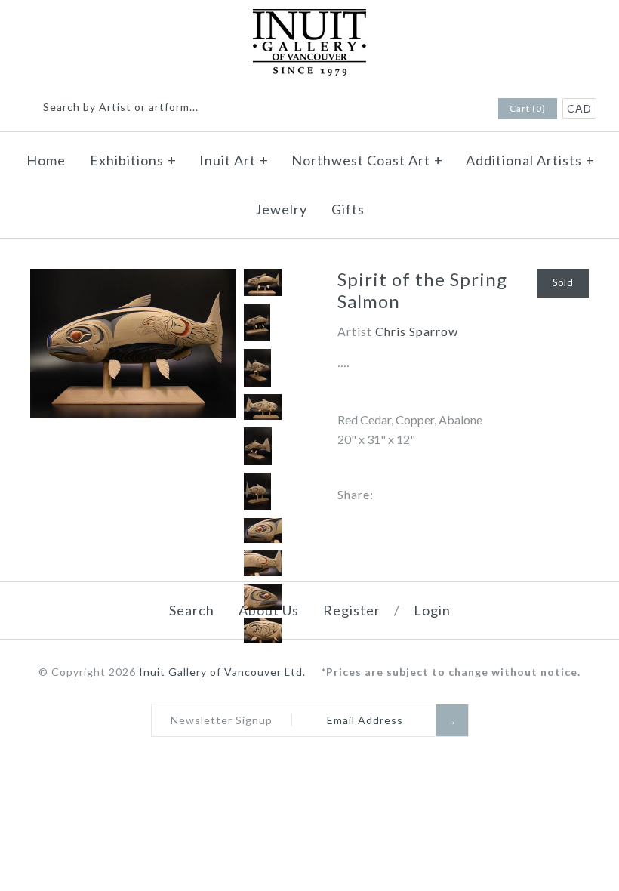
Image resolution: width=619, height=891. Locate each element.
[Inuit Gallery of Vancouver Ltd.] (309, 18)
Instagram (464, 109)
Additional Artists (530, 160)
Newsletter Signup (222, 720)
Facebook (444, 109)
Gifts (348, 209)
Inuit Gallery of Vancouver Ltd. (224, 671)
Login (432, 610)
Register (351, 610)
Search (191, 610)
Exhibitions (133, 160)
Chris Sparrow (416, 331)
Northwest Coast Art (367, 160)
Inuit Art (234, 160)
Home (46, 160)
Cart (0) (528, 108)
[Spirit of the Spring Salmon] (133, 278)
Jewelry (281, 209)
